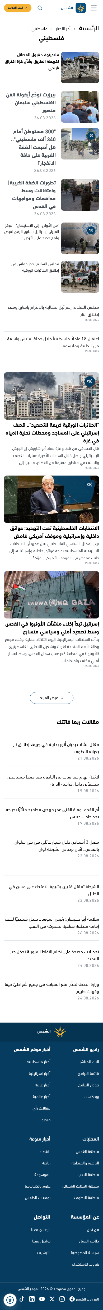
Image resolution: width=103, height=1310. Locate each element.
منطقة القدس (87, 1152)
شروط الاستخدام (85, 1264)
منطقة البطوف (86, 1198)
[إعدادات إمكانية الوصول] (10, 1300)
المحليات (90, 1139)
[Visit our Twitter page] (54, 1299)
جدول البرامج (88, 1085)
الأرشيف (43, 1253)
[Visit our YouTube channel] (44, 1299)
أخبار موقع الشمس (32, 1049)
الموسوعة (42, 1175)
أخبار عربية (42, 1085)
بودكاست (91, 1097)
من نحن (93, 1230)
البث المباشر (15, 8)
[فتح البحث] (40, 8)
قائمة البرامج (88, 1074)
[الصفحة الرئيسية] (73, 8)
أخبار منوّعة (39, 1139)
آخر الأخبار (63, 29)
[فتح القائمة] (93, 8)
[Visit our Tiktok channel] (24, 1299)
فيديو (45, 1120)
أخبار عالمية (41, 1097)
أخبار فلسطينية (38, 1062)
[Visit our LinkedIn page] (34, 1299)
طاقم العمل (89, 1241)
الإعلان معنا (40, 1230)
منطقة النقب (88, 1175)
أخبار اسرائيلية (39, 1074)
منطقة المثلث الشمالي (80, 1186)
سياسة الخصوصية (85, 1253)
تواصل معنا (41, 1241)
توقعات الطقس (37, 1198)
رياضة (46, 1163)
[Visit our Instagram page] (64, 1299)
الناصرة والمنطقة (85, 1163)
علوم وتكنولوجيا (37, 1186)
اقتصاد (44, 1152)
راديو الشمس (86, 1049)
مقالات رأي (41, 1108)
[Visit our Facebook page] (72, 1299)
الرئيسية (89, 28)
